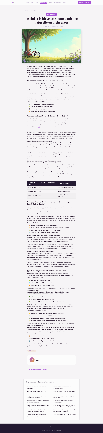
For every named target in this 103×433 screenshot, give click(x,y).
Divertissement (43, 2)
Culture (36, 2)
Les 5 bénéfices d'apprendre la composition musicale (64, 392)
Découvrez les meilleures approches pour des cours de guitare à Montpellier (64, 410)
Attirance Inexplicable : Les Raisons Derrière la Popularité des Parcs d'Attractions (38, 410)
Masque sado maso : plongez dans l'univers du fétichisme (38, 406)
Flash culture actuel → (84, 2)
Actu (32, 2)
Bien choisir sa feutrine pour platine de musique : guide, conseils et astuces (36, 392)
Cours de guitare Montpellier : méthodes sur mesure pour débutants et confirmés (64, 406)
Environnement (57, 2)
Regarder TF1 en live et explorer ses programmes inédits (62, 387)
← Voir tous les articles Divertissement (37, 369)
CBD (39, 127)
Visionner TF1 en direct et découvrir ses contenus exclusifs (63, 401)
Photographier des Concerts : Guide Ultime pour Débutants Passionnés (37, 396)
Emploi (50, 2)
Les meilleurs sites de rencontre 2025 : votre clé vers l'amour (64, 396)
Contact (56, 426)
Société (64, 2)
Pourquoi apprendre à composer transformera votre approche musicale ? (38, 401)
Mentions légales (49, 426)
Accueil (27, 2)
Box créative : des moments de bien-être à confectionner (37, 387)
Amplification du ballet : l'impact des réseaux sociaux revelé (64, 415)
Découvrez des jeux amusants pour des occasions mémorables (36, 415)
